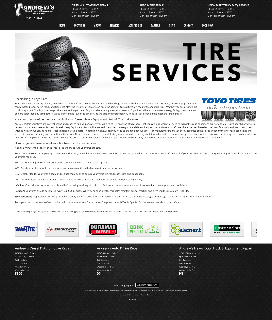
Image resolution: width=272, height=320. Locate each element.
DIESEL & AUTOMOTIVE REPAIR (90, 5)
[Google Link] (20, 273)
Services (114, 25)
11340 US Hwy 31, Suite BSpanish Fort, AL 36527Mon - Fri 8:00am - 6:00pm (153, 12)
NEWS (172, 25)
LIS (142, 299)
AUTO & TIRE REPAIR (152, 5)
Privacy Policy (139, 295)
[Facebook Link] (16, 273)
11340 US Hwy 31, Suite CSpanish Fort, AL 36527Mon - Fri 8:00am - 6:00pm (221, 12)
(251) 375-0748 (34, 18)
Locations (79, 25)
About (97, 25)
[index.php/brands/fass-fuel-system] (157, 229)
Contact (188, 25)
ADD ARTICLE (133, 299)
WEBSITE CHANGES (147, 285)
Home (62, 25)
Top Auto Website (181, 290)
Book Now (207, 25)
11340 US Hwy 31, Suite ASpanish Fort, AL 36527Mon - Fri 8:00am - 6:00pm (85, 12)
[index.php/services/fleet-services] (74, 229)
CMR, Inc (160, 290)
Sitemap (150, 295)
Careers (155, 25)
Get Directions (21, 260)
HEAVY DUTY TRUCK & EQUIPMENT (228, 5)
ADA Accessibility (125, 295)
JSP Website (169, 290)
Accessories (135, 25)
